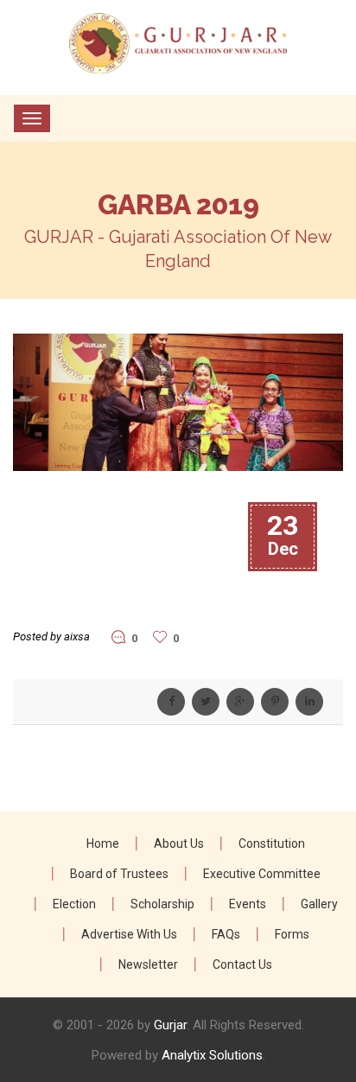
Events (247, 904)
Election (74, 904)
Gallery (319, 904)
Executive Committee (262, 874)
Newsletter (148, 964)
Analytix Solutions (212, 1055)
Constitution (271, 843)
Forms (292, 934)
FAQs (226, 934)
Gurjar (170, 1025)
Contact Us (242, 964)
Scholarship (162, 904)
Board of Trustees (119, 874)
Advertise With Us (129, 934)
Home (102, 843)
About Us (179, 843)
